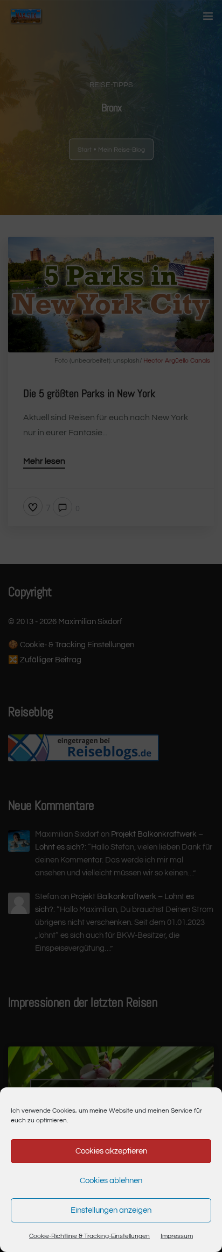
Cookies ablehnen (111, 1181)
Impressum (177, 1236)
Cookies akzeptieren (111, 1151)
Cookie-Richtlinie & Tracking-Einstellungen (89, 1236)
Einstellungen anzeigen (111, 1210)
